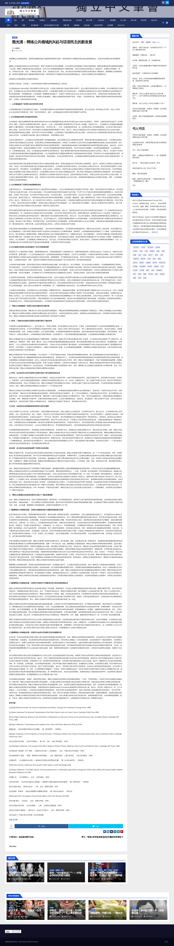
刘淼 (157, 251)
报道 (105, 870)
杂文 (62, 870)
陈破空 (162, 274)
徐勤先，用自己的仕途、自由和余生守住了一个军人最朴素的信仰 (66, 913)
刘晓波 (152, 251)
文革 (154, 259)
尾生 (156, 255)
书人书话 (123, 20)
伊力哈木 (150, 247)
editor (17, 48)
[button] (163, 23)
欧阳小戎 (162, 262)
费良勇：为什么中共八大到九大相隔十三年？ (148, 103)
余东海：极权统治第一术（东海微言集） (147, 60)
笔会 (152, 270)
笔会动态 (54, 20)
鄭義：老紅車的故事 (139, 173)
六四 (146, 251)
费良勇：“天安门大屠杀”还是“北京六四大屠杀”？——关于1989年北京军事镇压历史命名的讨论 (149, 96)
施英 (159, 259)
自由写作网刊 (98, 25)
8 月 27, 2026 (14, 916)
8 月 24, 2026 (137, 916)
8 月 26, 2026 (55, 916)
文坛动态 (79, 20)
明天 (8, 25)
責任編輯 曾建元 (26, 879)
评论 (16, 870)
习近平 (143, 247)
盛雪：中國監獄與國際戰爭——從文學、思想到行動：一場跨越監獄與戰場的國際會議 (106, 875)
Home (166, 941)
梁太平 (155, 262)
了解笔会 (42, 20)
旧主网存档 (35, 25)
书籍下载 (66, 25)
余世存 (135, 251)
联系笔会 (32, 20)
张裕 (149, 259)
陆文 (156, 274)
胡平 (134, 274)
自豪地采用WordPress (11, 941)
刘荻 (163, 251)
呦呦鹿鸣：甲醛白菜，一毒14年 (143, 55)
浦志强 (156, 266)
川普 (161, 255)
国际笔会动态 (67, 20)
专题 (23, 25)
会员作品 (101, 20)
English (121, 25)
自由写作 (144, 20)
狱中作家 (89, 20)
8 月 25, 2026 (96, 916)
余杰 (141, 251)
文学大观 (133, 20)
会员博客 (110, 25)
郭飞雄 (151, 274)
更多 (134, 185)
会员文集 (87, 25)
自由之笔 (154, 20)
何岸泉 (158, 247)
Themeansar (34, 941)
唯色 (144, 255)
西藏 (144, 274)
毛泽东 (150, 266)
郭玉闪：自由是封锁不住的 (22, 837)
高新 (139, 278)
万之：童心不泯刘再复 (140, 150)
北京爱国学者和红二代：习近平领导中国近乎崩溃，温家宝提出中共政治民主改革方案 (25, 875)
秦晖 (147, 270)
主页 (22, 20)
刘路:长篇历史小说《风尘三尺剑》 (144, 168)
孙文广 (151, 255)
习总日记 (136, 247)
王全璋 (135, 270)
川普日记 (136, 259)
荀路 (139, 274)
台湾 (139, 255)
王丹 (162, 266)
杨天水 (135, 262)
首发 (16, 25)
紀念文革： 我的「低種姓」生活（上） (146, 42)
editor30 (26, 916)
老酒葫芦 (159, 270)
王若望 (142, 270)
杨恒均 (142, 262)
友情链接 (76, 25)
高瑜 (144, 278)
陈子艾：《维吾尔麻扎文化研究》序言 (146, 163)
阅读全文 (155, 232)
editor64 (66, 879)
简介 (15, 20)
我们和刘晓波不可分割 (51, 25)
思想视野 (113, 20)
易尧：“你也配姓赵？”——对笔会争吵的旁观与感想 (65, 874)
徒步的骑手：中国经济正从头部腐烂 (145, 73)
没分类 (10, 907)
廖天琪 (143, 259)
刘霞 (134, 255)
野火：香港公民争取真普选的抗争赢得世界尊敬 (102, 837)
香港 (134, 278)
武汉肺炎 (142, 266)
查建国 (148, 262)
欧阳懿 (135, 266)
